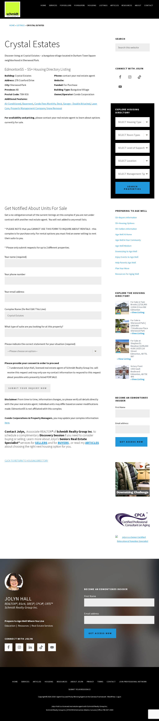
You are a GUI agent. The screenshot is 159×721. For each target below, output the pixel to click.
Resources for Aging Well (127, 274)
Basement (27, 103)
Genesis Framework (98, 696)
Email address (121, 423)
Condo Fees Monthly (45, 103)
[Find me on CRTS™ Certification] (132, 537)
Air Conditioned (13, 103)
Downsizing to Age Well (126, 251)
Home (12, 25)
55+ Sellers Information (126, 228)
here (7, 422)
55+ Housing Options (124, 223)
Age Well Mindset (123, 245)
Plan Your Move (122, 268)
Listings (21, 25)
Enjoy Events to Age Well (126, 257)
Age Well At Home (123, 234)
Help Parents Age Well (125, 262)
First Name (120, 407)
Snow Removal (54, 108)
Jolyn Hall (18, 599)
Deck (59, 103)
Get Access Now (131, 441)
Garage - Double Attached (76, 103)
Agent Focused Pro (64, 696)
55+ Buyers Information (126, 217)
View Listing (138, 312)
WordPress (111, 696)
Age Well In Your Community (128, 240)
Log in (118, 696)
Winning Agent (79, 696)
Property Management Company (28, 108)
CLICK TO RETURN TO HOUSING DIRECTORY (26, 460)
